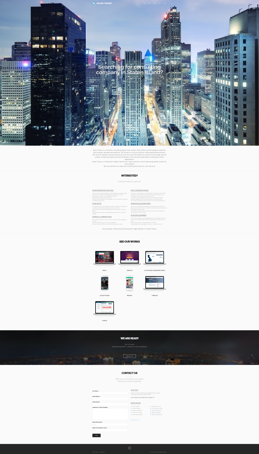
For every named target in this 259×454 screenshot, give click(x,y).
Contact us (129, 79)
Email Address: (96, 396)
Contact (165, 3)
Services (154, 3)
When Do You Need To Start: (99, 427)
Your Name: (95, 391)
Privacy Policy (95, 452)
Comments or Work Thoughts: (100, 407)
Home (145, 3)
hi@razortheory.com (135, 420)
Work (159, 3)
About (149, 3)
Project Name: (96, 402)
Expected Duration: (97, 422)
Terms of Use (102, 452)
